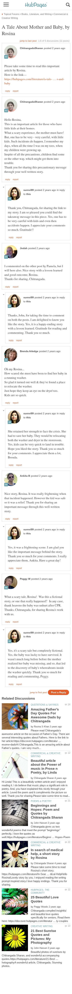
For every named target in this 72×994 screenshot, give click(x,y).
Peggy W (25, 579)
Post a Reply (58, 692)
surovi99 (28, 190)
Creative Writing (42, 926)
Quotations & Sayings (45, 704)
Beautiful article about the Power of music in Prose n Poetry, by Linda (46, 766)
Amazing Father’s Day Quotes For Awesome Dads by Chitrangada (46, 715)
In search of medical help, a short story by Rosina (47, 854)
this (28, 194)
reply (7, 91)
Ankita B (25, 476)
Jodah (23, 248)
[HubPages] (36, 5)
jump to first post (38, 692)
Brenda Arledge (29, 351)
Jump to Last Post (28, 41)
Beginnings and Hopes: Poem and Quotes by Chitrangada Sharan (47, 811)
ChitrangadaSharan (31, 48)
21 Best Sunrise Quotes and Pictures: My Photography (43, 936)
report (15, 91)
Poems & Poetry (41, 801)
